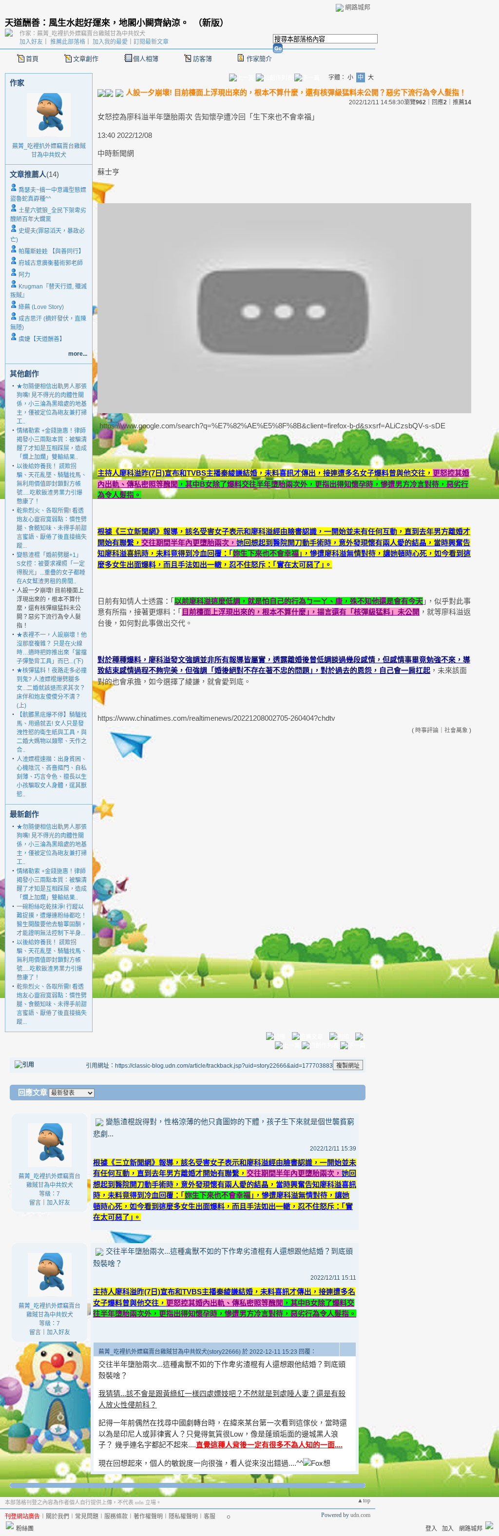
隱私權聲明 (183, 1516)
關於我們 (57, 1516)
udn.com (360, 1515)
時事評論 (427, 730)
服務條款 (116, 1516)
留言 (35, 1202)
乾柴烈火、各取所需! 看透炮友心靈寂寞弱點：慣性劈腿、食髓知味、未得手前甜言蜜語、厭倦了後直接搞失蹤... (52, 528)
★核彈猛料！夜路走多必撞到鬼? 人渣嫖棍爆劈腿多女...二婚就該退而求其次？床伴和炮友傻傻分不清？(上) (52, 688)
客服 (209, 1516)
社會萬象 (456, 730)
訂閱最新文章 (151, 41)
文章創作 (85, 58)
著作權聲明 (148, 1516)
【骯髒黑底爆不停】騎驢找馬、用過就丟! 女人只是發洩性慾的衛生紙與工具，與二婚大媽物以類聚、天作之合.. (52, 732)
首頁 (32, 58)
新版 (211, 23)
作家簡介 (259, 58)
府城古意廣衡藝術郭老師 (51, 263)
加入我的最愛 (110, 41)
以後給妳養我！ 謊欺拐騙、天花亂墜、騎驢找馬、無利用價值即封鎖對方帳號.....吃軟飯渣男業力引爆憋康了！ (52, 484)
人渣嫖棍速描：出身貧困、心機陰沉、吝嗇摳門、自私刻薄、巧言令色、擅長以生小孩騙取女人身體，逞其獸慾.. (52, 777)
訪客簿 (202, 58)
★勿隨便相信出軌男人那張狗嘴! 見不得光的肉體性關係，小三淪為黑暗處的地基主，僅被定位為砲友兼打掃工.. (52, 404)
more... (77, 353)
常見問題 (86, 1516)
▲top (363, 1500)
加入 (448, 1528)
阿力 (24, 274)
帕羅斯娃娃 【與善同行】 (51, 251)
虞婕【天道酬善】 (42, 339)
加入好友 (31, 41)
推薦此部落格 (67, 41)
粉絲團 (25, 1528)
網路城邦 (357, 7)
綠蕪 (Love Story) (41, 307)
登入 (431, 1528)
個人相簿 (145, 58)
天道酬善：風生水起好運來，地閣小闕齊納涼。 (97, 23)
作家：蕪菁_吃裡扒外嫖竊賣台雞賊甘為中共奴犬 (82, 33)
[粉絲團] (10, 1525)
